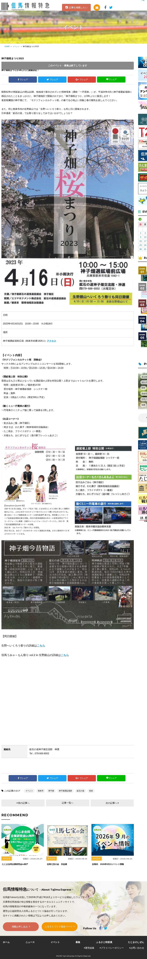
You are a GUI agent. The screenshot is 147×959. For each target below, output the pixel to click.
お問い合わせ (137, 948)
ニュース (30, 942)
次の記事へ (111, 803)
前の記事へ (24, 803)
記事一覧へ (67, 803)
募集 (78, 942)
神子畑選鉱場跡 (65, 791)
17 (145, 241)
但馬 (143, 405)
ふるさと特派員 (104, 942)
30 (140, 249)
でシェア (24, 79)
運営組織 (89, 948)
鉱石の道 (80, 791)
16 (140, 241)
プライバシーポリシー (112, 948)
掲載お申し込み (20, 926)
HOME (7, 46)
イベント (16, 46)
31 (145, 249)
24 (145, 245)
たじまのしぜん (136, 942)
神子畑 (51, 791)
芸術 (143, 388)
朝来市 (40, 791)
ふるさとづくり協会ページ (58, 926)
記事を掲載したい (78, 7)
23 (140, 245)
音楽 (91, 791)
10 (145, 237)
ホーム (6, 942)
